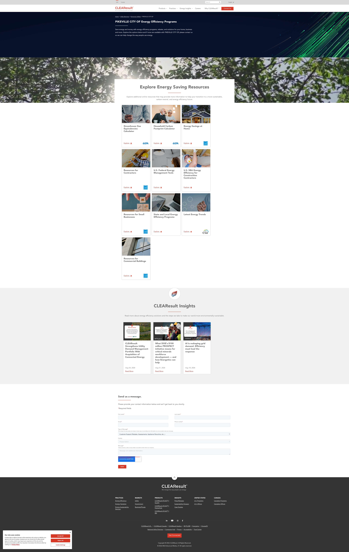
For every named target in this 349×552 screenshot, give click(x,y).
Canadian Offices (219, 504)
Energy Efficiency (121, 501)
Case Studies (178, 507)
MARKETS (138, 498)
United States (199, 498)
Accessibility (188, 529)
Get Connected (174, 535)
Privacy (179, 529)
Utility (137, 501)
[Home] (124, 8)
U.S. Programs (198, 501)
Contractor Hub (170, 529)
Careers (198, 8)
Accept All (60, 536)
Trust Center (198, 529)
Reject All (60, 540)
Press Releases (179, 501)
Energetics (195, 526)
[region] (37, 539)
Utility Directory (124, 16)
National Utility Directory (155, 529)
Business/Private (140, 507)
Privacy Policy (16, 544)
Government (139, 504)
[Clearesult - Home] (174, 487)
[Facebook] (182, 521)
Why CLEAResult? (211, 8)
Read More (129, 371)
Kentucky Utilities (136, 16)
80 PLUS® (187, 526)
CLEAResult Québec (175, 526)
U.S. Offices (198, 504)
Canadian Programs (220, 501)
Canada (123, 2)
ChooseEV (204, 526)
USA (117, 2)
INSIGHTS (177, 498)
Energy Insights (185, 8)
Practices (172, 8)
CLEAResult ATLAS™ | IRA (162, 512)
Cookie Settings (60, 545)
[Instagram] (177, 521)
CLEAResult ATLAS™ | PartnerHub (162, 507)
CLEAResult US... (146, 526)
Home (117, 16)
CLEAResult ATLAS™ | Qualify (162, 502)
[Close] (70, 532)
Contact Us (227, 8)
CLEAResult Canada (160, 526)
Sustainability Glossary (181, 504)
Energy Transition (120, 504)
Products (162, 8)
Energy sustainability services (122, 508)
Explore (127, 143)
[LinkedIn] (166, 521)
